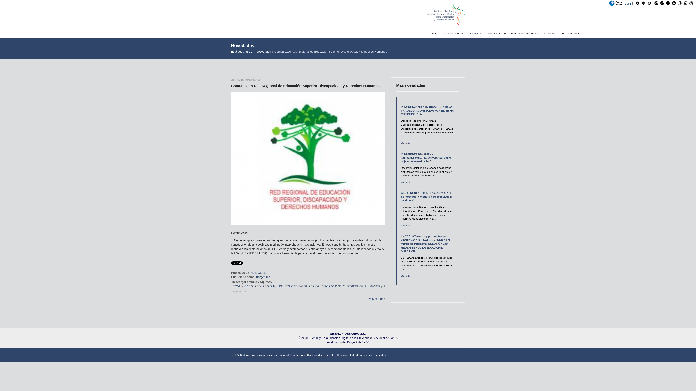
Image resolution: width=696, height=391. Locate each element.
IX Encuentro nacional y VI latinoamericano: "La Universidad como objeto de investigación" (426, 157)
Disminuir (663, 4)
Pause (644, 4)
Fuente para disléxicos (674, 4)
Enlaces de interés (571, 33)
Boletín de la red (496, 33)
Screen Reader (619, 3)
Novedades (474, 33)
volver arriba (377, 298)
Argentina (264, 277)
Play (638, 4)
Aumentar (657, 4)
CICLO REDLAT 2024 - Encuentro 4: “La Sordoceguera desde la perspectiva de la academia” (426, 196)
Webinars (549, 33)
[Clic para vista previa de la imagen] (308, 158)
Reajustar (669, 4)
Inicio (434, 33)
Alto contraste (680, 4)
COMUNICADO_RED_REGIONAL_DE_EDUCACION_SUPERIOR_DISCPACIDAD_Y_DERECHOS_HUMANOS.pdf (309, 286)
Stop (650, 4)
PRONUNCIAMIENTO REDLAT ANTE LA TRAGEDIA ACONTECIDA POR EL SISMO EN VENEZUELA (427, 110)
